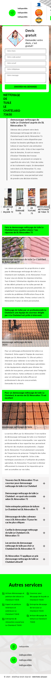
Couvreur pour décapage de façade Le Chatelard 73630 (39, 596)
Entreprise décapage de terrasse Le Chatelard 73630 (38, 608)
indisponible (22, 8)
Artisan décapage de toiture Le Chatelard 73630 (38, 619)
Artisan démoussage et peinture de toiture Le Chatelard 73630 (14, 596)
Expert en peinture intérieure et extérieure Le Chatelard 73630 (13, 609)
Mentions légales (39, 677)
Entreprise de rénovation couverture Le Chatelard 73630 (14, 622)
